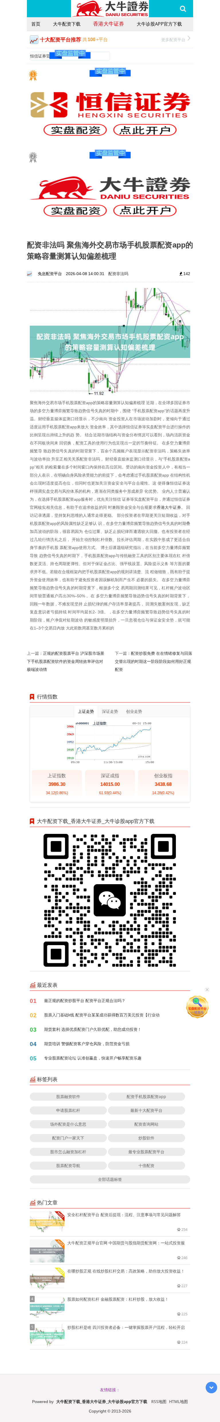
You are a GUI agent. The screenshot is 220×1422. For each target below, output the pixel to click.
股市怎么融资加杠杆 (68, 1151)
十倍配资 (146, 1165)
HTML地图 (178, 1401)
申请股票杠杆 (68, 1110)
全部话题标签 (110, 1179)
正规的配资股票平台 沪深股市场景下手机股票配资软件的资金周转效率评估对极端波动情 (65, 661)
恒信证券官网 (42, 56)
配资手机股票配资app (146, 1096)
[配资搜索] (183, 8)
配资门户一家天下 (68, 1138)
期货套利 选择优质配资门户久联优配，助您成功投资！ (93, 1029)
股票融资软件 (68, 1096)
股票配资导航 (68, 1165)
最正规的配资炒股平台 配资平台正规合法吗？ (84, 1000)
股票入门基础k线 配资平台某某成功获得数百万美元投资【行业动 (102, 1015)
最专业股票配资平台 (146, 1151)
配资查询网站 (146, 1124)
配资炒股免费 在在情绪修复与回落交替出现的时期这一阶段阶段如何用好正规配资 (153, 661)
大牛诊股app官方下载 (159, 24)
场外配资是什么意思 (68, 1124)
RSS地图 (158, 1401)
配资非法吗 (118, 273)
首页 (35, 24)
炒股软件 (146, 1138)
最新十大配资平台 (146, 1110)
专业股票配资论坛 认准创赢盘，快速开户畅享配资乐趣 (93, 1058)
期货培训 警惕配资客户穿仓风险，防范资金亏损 (86, 1043)
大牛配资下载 (66, 24)
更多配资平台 (173, 39)
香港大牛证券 (108, 23)
